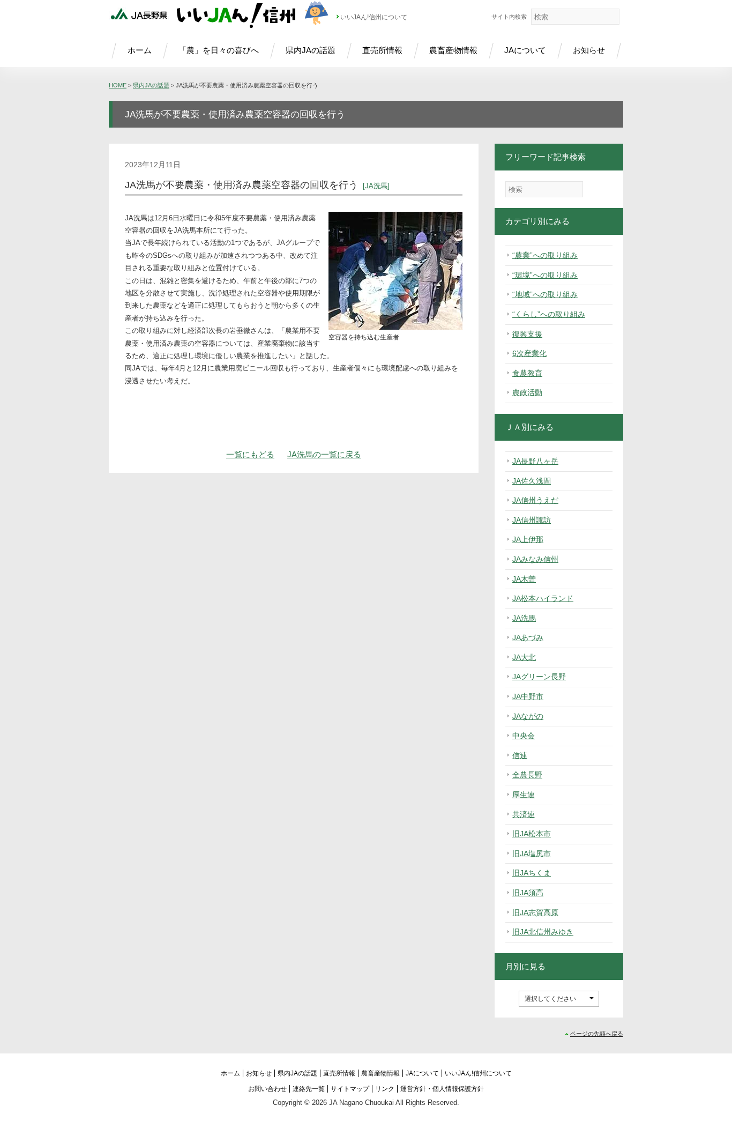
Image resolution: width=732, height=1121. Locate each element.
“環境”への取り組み (545, 275)
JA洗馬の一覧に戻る (324, 454)
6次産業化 (529, 353)
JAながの (527, 716)
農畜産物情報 (453, 50)
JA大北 (524, 657)
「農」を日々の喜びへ (218, 50)
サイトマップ (350, 1089)
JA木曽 (524, 579)
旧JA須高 (527, 892)
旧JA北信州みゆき (542, 931)
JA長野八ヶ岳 (535, 461)
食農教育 (527, 373)
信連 (519, 755)
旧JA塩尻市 (531, 853)
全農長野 (527, 774)
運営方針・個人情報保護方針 (442, 1089)
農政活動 (527, 392)
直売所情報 (382, 50)
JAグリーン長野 (539, 676)
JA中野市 (527, 696)
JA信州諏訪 (531, 520)
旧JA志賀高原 (535, 912)
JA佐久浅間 (531, 481)
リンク (384, 1089)
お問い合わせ (267, 1089)
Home (117, 85)
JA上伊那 (527, 539)
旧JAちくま (531, 872)
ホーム (140, 50)
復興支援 (527, 334)
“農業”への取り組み (545, 255)
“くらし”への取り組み (548, 314)
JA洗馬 (376, 186)
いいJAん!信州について (373, 17)
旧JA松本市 (531, 833)
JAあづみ (527, 637)
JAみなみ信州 (535, 559)
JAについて (525, 50)
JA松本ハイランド (542, 598)
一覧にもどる (250, 454)
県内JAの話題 (310, 50)
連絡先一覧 (309, 1089)
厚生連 (523, 794)
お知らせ (589, 50)
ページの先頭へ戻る (596, 1033)
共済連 (523, 814)
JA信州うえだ (535, 500)
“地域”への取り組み (545, 294)
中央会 (523, 735)
